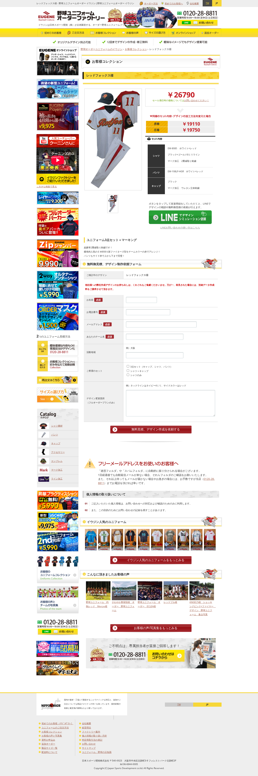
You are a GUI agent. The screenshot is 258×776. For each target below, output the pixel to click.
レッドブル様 (170, 602)
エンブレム (57, 461)
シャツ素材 (57, 425)
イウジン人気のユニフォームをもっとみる (155, 560)
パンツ (54, 434)
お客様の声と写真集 (52, 735)
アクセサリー (58, 452)
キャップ (55, 443)
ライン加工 (57, 478)
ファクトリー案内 (91, 731)
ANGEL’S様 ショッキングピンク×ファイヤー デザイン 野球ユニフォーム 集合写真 (201, 608)
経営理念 (86, 727)
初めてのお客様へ (174, 3)
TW (207, 3)
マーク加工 (57, 469)
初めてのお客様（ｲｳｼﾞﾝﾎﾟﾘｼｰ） (57, 723)
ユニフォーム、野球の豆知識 (96, 752)
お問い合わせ (89, 743)
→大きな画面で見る (46, 186)
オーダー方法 (151, 3)
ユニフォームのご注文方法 (55, 727)
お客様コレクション (136, 49)
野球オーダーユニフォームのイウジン (101, 49)
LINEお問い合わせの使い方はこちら (180, 227)
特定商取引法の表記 (92, 739)
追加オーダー (48, 743)
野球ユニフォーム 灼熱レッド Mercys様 (97, 604)
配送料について (49, 752)
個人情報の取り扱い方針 (94, 735)
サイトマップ (89, 748)
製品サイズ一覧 (49, 748)
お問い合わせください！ (196, 100)
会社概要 (194, 3)
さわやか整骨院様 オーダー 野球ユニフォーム (123, 606)
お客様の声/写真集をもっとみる (155, 628)
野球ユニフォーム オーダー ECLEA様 (149, 604)
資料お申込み (48, 739)
